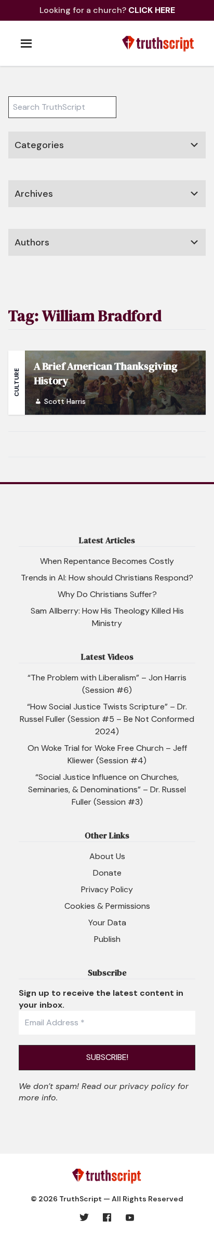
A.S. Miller (33, 268)
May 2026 (35, 219)
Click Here (151, 10)
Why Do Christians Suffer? (107, 594)
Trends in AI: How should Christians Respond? (107, 577)
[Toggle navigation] (26, 40)
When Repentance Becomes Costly (107, 561)
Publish (107, 939)
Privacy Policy (107, 889)
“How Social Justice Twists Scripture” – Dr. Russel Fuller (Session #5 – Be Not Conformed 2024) (107, 719)
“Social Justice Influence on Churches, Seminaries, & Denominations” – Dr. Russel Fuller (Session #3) (107, 789)
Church (30, 171)
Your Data (107, 922)
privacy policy (147, 1086)
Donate (107, 872)
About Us (107, 856)
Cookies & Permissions (107, 905)
